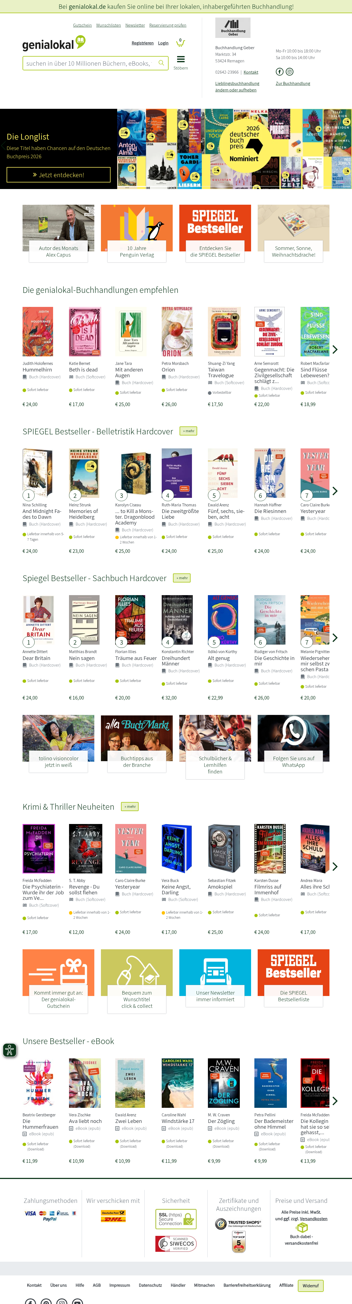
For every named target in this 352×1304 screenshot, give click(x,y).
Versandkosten (314, 1219)
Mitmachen (204, 1285)
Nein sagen (82, 658)
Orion (168, 369)
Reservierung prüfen (167, 25)
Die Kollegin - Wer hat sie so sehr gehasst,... (321, 1126)
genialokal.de (87, 6)
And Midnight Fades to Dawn (42, 513)
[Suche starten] (161, 63)
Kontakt (251, 72)
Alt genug (219, 658)
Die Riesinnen (270, 511)
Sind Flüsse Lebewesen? (315, 372)
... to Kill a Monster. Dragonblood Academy (135, 516)
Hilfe (80, 1285)
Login (163, 43)
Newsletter (135, 25)
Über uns (58, 1285)
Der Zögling (221, 1121)
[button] (181, 65)
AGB (97, 1285)
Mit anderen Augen (129, 372)
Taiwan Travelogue (221, 372)
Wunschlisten (108, 25)
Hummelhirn (37, 369)
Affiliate (286, 1285)
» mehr (188, 430)
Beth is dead (83, 369)
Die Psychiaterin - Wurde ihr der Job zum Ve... (43, 892)
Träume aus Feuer (136, 658)
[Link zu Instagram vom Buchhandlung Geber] (289, 72)
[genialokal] (54, 43)
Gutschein (82, 25)
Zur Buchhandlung (293, 83)
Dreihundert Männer (176, 660)
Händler (178, 1285)
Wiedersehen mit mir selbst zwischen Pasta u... (320, 663)
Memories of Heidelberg (83, 513)
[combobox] (89, 63)
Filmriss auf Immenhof (267, 889)
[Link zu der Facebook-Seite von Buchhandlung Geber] (280, 72)
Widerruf (311, 1286)
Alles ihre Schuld (320, 886)
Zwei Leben (128, 1121)
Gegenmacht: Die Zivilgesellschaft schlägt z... (274, 375)
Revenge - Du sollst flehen (84, 889)
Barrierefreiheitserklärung (247, 1285)
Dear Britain (36, 658)
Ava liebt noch (85, 1121)
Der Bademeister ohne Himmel (273, 1123)
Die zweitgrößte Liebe (180, 513)
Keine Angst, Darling (176, 889)
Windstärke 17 (178, 1121)
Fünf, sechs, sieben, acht (226, 513)
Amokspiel (220, 886)
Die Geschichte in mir (274, 660)
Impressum (119, 1285)
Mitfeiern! (62, 180)
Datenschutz (150, 1285)
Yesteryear (313, 511)
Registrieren (143, 43)
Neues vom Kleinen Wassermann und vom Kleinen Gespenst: (47, 131)
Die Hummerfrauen (40, 1123)
